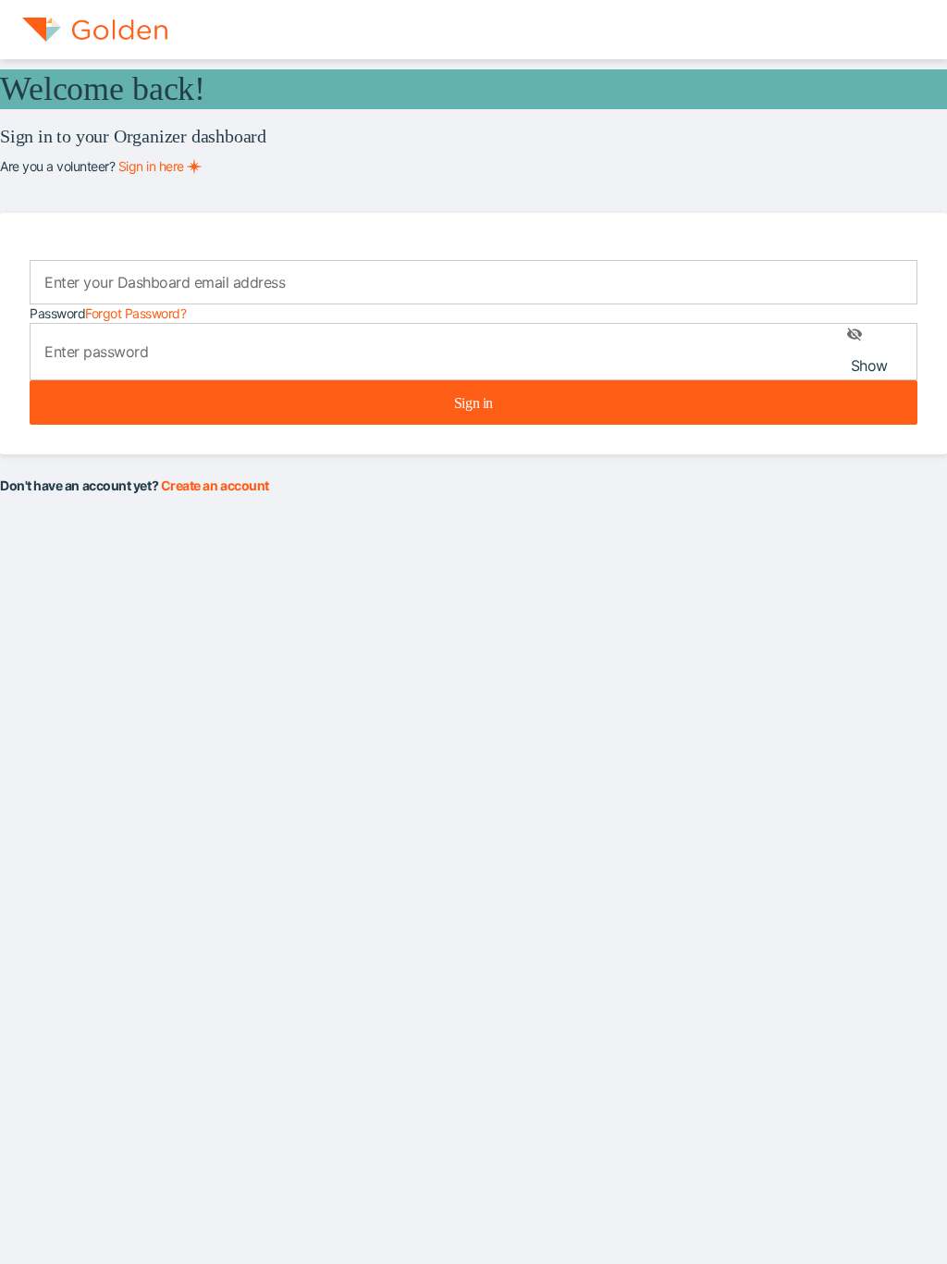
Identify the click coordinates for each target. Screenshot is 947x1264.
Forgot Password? (135, 313)
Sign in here (151, 166)
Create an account (215, 485)
